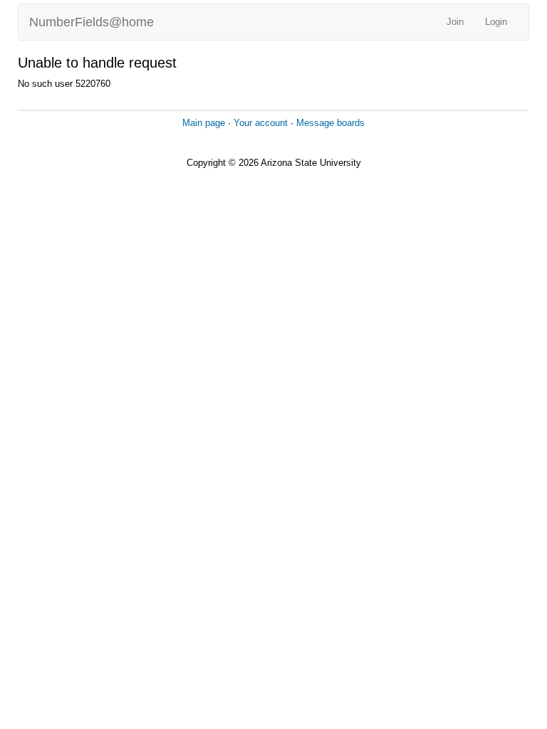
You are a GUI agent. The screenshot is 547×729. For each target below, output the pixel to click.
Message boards (330, 122)
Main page (203, 122)
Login (496, 21)
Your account (261, 122)
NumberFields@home (91, 22)
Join (455, 21)
